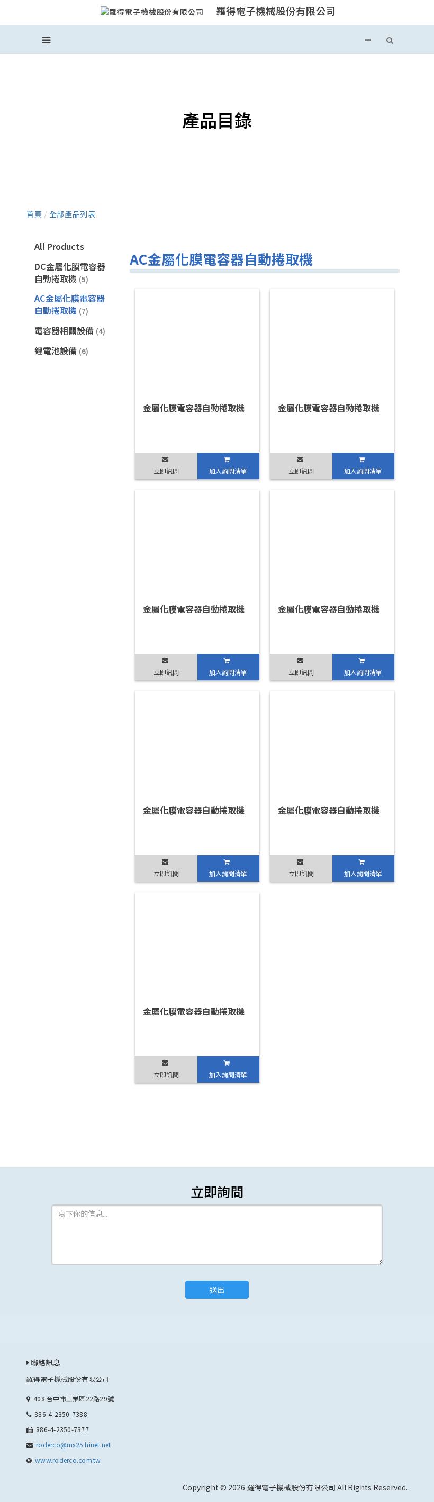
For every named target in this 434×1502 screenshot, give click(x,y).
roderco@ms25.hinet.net (73, 1444)
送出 (217, 1289)
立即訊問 (166, 470)
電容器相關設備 (69, 330)
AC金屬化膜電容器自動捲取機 (69, 304)
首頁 (34, 214)
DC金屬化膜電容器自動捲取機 (69, 272)
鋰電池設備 (61, 350)
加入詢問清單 (228, 470)
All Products (59, 246)
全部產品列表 (72, 214)
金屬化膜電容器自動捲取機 (194, 407)
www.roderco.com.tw (68, 1459)
